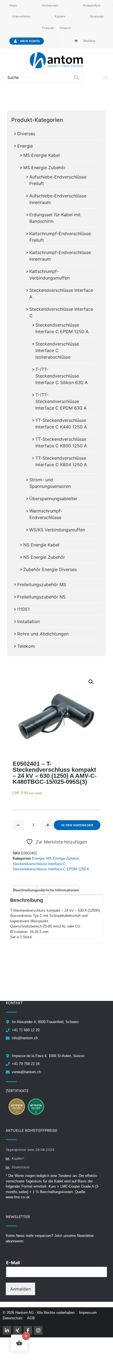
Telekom (26, 646)
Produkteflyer (92, 5)
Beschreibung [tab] (25, 890)
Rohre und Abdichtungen (43, 634)
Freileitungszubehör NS (41, 597)
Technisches (49, 5)
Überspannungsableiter (53, 498)
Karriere (60, 16)
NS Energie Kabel (41, 545)
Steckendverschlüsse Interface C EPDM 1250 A (51, 869)
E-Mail (14, 1262)
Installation (28, 621)
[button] (105, 77)
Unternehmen (21, 16)
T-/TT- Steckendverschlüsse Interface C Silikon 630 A (61, 376)
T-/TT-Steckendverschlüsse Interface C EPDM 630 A (61, 401)
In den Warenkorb (77, 825)
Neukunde (97, 16)
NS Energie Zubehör (44, 557)
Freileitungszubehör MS (41, 584)
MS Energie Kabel (41, 155)
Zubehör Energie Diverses (50, 569)
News (13, 5)
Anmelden (20, 1289)
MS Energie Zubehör (44, 167)
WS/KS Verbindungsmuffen (57, 529)
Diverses (26, 133)
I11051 (23, 609)
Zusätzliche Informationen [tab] (57, 890)
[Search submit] (76, 77)
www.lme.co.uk (18, 1197)
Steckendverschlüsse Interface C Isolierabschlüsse (57, 350)
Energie (25, 146)
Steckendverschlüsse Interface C (39, 864)
